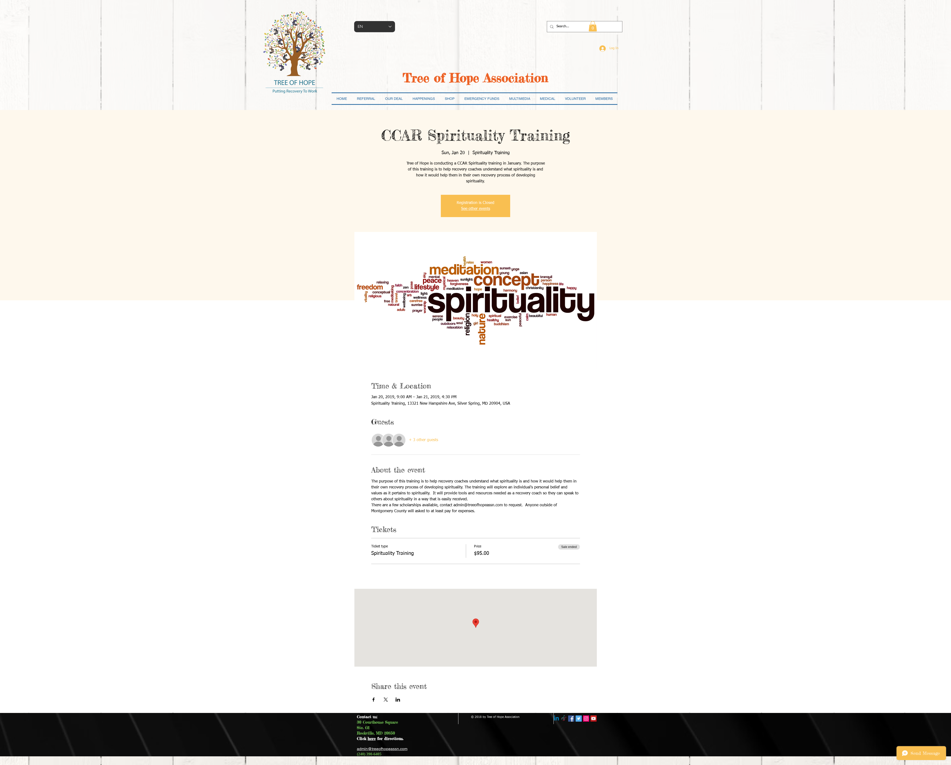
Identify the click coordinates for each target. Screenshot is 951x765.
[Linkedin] (556, 718)
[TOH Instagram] (586, 718)
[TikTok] (564, 718)
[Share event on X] (385, 700)
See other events (475, 209)
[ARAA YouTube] (593, 718)
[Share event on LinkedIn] (398, 700)
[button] (592, 26)
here (372, 738)
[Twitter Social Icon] (579, 718)
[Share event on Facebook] (373, 700)
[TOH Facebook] (571, 718)
